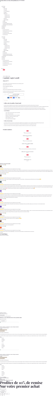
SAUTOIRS (5, 8)
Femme (9, 76)
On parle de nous (5, 34)
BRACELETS (5, 13)
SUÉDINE (5, 12)
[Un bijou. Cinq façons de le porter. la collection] (9, 258)
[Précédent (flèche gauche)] (1, 395)
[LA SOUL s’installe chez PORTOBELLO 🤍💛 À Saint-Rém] (3, 265)
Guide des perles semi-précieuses (7, 61)
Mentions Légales (2, 379)
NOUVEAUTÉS (4, 56)
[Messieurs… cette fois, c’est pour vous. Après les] (44, 248)
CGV (0, 378)
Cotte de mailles (5, 76)
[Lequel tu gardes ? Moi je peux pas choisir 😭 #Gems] (21, 240)
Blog (2, 341)
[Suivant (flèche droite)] (3, 395)
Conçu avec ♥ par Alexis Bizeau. (4, 377)
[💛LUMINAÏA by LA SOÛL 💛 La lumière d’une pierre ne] (38, 263)
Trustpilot (1, 232)
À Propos (3, 340)
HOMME (4, 51)
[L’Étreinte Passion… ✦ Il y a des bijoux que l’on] (50, 274)
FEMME (4, 7)
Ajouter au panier (16, 94)
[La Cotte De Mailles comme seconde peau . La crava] (15, 263)
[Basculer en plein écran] (3, 394)
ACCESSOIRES (5, 22)
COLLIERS (5, 40)
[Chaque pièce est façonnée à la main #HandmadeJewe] (32, 240)
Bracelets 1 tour (7, 45)
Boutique (3, 339)
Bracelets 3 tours (7, 17)
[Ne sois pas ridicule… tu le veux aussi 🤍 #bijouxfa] (26, 240)
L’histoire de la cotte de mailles (7, 33)
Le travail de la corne (6, 32)
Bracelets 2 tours (7, 16)
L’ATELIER (3, 28)
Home (3, 365)
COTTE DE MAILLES (6, 11)
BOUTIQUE (3, 6)
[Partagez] (6, 394)
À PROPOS (3, 27)
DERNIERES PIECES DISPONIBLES (8, 24)
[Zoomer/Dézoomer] (1, 394)
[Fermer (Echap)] (8, 394)
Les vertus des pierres (6, 29)
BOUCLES (5, 18)
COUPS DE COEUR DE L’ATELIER (7, 23)
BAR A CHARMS (6, 19)
